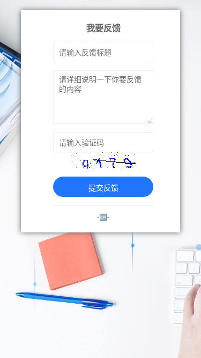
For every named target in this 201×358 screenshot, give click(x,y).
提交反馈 (103, 187)
